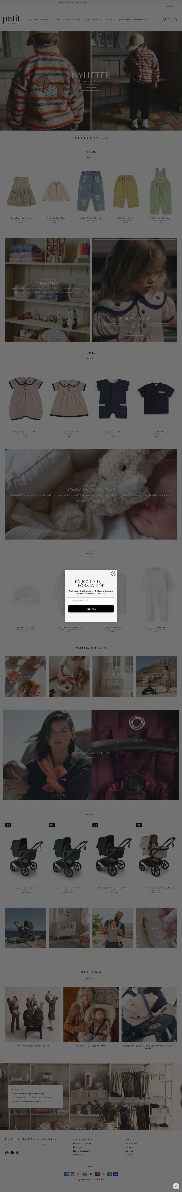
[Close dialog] (113, 573)
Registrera (91, 609)
